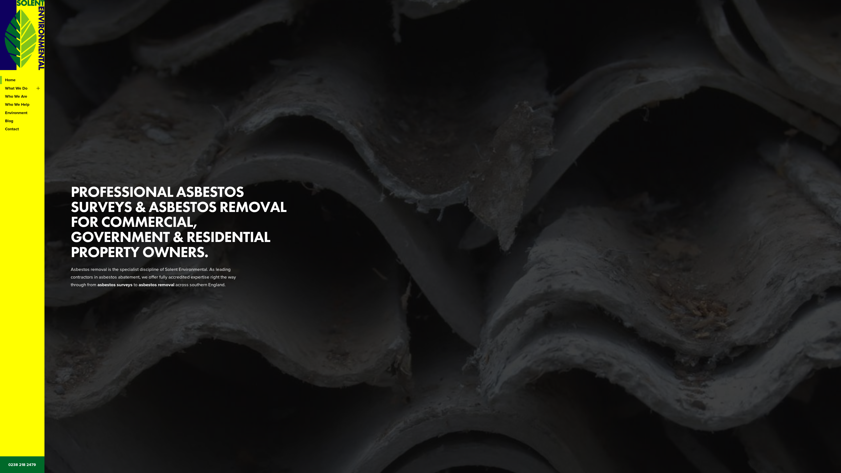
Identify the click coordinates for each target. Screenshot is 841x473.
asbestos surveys (115, 284)
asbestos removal (156, 284)
